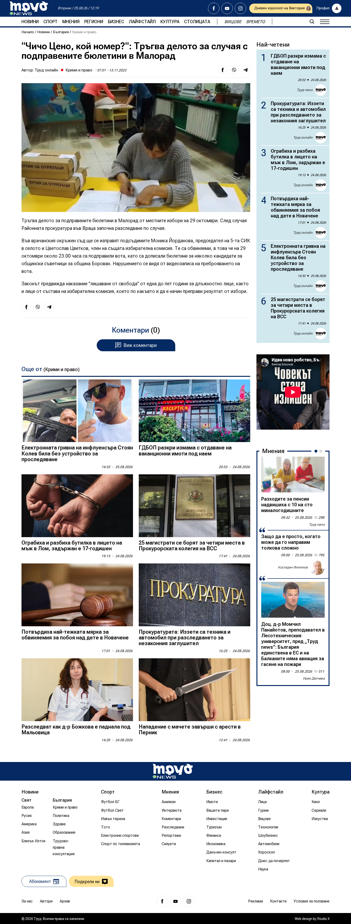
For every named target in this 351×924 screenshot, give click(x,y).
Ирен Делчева (314, 678)
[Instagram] (240, 8)
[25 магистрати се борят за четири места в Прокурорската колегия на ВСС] (194, 505)
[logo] (29, 8)
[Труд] (173, 771)
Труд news (305, 90)
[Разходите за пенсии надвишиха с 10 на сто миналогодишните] (293, 474)
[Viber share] (234, 70)
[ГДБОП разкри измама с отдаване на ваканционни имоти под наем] (194, 410)
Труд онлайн (46, 70)
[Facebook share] (222, 70)
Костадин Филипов (293, 567)
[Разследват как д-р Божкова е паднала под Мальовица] (77, 689)
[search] (311, 21)
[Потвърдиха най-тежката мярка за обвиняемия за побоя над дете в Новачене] (77, 594)
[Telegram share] (245, 70)
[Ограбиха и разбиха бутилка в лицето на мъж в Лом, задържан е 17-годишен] (77, 505)
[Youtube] (227, 8)
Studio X (323, 919)
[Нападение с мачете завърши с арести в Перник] (194, 689)
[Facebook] (213, 8)
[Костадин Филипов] (317, 567)
